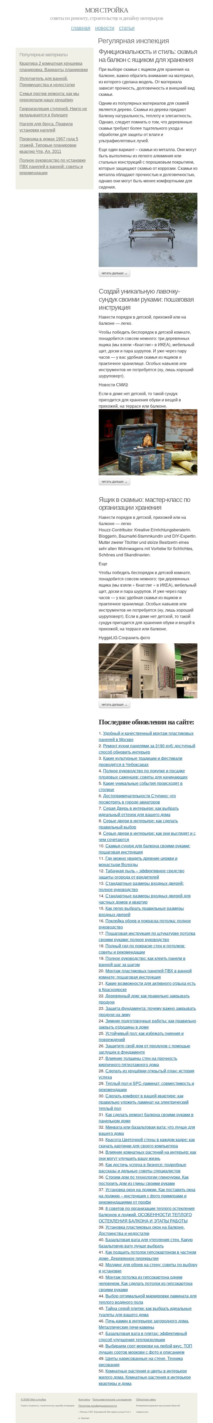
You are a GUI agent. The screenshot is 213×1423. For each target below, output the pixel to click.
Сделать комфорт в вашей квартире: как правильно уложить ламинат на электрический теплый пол (144, 1102)
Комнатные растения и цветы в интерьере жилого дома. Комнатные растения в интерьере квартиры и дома (145, 1377)
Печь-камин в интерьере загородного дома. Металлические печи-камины (144, 1324)
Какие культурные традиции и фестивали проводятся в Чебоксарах (140, 761)
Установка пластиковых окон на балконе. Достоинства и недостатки (142, 1230)
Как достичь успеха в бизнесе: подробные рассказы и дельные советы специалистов (142, 1167)
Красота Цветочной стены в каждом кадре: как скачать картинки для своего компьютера (147, 1142)
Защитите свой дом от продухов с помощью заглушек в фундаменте (144, 1049)
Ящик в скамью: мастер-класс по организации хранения (144, 504)
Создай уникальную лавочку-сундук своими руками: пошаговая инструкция (146, 299)
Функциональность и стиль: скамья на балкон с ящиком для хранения (148, 56)
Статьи (127, 27)
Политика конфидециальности (97, 1405)
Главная (80, 27)
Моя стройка (106, 9)
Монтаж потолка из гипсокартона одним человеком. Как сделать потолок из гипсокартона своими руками (145, 1283)
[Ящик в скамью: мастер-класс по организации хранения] (148, 670)
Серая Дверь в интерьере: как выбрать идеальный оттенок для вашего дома (139, 811)
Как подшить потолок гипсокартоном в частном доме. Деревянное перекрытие (147, 1255)
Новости (104, 27)
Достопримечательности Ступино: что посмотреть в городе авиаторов (137, 799)
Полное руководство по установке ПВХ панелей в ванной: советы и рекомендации (52, 166)
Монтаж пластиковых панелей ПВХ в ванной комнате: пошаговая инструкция (145, 974)
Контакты (84, 1399)
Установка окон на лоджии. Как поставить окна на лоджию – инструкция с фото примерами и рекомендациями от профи (147, 1195)
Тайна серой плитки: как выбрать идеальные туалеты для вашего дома (145, 1311)
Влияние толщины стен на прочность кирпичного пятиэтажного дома (138, 1061)
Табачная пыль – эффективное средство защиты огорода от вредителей (141, 874)
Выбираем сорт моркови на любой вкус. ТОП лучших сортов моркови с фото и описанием (145, 1349)
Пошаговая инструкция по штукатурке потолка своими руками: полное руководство (147, 936)
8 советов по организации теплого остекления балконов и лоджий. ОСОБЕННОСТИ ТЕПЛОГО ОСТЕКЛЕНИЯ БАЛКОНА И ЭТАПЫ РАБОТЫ (147, 1214)
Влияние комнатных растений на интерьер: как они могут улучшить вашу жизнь (147, 1155)
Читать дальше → (115, 273)
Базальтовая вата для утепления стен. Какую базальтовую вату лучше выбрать (146, 1242)
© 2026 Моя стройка (33, 1399)
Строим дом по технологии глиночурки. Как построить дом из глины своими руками (144, 1180)
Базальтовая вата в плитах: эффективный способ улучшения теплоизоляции (143, 1336)
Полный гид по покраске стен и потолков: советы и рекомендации (142, 949)
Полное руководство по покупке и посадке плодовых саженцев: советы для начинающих (143, 774)
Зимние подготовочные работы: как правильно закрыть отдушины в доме (147, 1024)
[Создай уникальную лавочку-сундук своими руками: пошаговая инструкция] (148, 442)
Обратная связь (146, 1399)
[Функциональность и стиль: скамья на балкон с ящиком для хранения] (148, 230)
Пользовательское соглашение (112, 1399)
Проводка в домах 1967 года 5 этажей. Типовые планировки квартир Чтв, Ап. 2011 (48, 145)
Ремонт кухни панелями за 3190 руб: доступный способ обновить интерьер (147, 749)
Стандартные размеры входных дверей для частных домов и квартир (145, 899)
